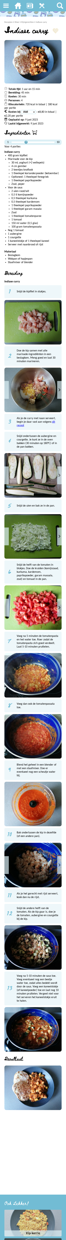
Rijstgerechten (27, 22)
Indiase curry (41, 22)
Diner (17, 22)
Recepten (8, 22)
